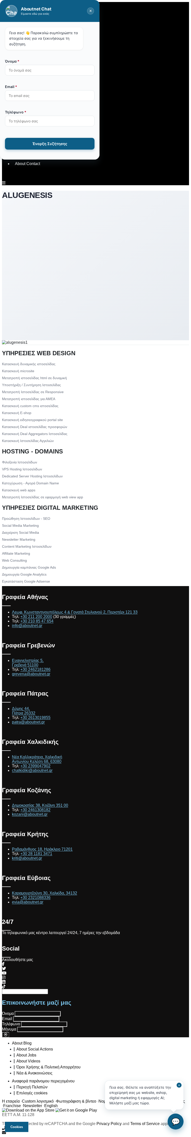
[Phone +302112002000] (95, 1128)
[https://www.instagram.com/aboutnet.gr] (3, 977)
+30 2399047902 (35, 766)
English (51, 1106)
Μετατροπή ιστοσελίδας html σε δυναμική (34, 378)
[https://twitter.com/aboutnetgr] (4, 968)
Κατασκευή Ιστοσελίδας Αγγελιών (28, 441)
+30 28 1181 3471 (36, 854)
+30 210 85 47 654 (36, 621)
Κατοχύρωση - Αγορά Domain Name (30, 483)
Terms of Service (145, 1124)
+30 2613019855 (35, 717)
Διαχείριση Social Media (20, 532)
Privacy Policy (109, 1124)
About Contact (27, 164)
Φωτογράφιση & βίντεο (76, 1101)
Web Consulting (14, 560)
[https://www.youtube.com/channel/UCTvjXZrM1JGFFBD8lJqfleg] (4, 973)
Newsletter (32, 1106)
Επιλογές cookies (32, 1093)
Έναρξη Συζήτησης (49, 143)
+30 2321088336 (35, 897)
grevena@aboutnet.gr (31, 674)
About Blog (22, 1043)
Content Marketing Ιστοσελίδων (26, 546)
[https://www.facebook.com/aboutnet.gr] (3, 964)
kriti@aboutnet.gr (27, 858)
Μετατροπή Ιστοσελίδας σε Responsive (33, 392)
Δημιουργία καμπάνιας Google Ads (29, 567)
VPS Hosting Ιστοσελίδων (22, 469)
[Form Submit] (5, 1034)
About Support (27, 138)
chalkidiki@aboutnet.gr (32, 770)
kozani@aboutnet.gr (30, 814)
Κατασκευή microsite (18, 371)
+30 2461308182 (35, 810)
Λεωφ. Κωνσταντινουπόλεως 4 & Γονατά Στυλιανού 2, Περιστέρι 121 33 (75, 612)
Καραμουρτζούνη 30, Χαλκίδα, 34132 (44, 893)
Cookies (16, 1127)
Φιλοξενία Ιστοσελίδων (19, 462)
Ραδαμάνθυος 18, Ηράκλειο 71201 (42, 849)
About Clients (27, 112)
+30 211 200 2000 (36, 616)
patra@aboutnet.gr (28, 722)
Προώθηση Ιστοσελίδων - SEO (26, 519)
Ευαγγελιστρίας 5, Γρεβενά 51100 (28, 662)
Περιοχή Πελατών (32, 1087)
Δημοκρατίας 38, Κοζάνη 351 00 (40, 805)
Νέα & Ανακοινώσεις (34, 1073)
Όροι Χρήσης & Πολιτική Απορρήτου (48, 1067)
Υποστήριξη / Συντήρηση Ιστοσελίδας (31, 385)
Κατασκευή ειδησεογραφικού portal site (32, 420)
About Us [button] (23, 34)
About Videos (28, 1061)
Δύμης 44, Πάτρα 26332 (23, 710)
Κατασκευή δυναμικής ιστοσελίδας (28, 364)
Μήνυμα (9, 1029)
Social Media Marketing (20, 525)
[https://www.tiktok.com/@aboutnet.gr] (3, 986)
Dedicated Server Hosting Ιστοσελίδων (32, 476)
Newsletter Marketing (18, 539)
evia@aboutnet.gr (27, 902)
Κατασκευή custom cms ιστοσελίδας (30, 406)
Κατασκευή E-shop (16, 413)
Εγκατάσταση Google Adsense (26, 581)
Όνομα (8, 1013)
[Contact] (95, 1133)
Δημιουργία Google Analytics (24, 574)
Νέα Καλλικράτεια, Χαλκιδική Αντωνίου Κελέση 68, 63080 (37, 759)
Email (7, 1019)
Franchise (12, 1106)
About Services (28, 60)
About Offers (26, 86)
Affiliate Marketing (16, 553)
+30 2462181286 (35, 669)
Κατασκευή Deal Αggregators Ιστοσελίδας (34, 434)
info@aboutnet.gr (27, 625)
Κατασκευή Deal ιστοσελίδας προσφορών (34, 427)
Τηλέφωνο (11, 1024)
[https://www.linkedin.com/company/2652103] (3, 982)
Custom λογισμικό (38, 1101)
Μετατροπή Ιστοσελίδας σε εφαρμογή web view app (42, 497)
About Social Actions (34, 1049)
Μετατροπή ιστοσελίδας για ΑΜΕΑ (28, 399)
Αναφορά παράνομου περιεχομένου (43, 1081)
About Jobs (26, 1055)
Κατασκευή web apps (18, 490)
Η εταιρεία (11, 1101)
